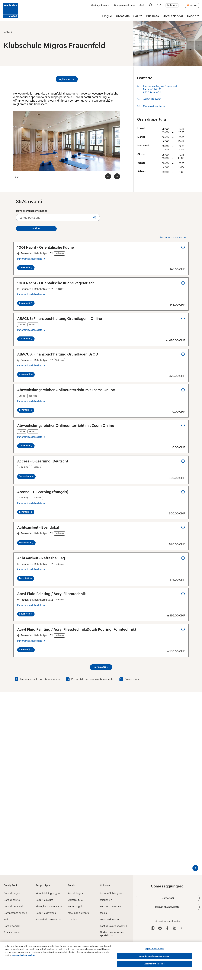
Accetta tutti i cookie (154, 964)
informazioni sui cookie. (23, 955)
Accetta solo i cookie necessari (154, 956)
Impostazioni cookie (154, 948)
